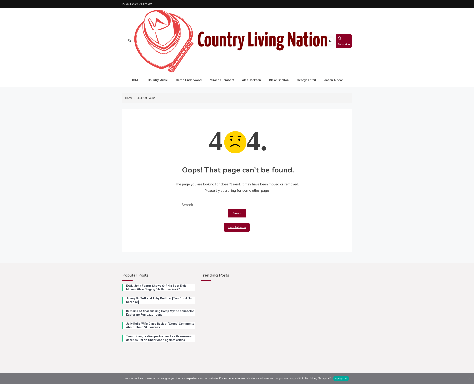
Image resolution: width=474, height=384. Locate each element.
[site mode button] (330, 41)
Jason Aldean (333, 80)
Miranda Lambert (222, 80)
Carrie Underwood (189, 80)
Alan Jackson (251, 80)
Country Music (158, 80)
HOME (135, 80)
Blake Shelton (279, 80)
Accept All (341, 378)
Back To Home (237, 227)
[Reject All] (469, 378)
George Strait (306, 80)
